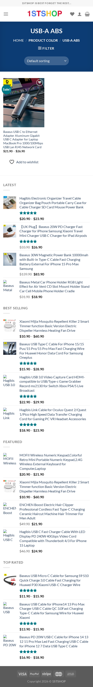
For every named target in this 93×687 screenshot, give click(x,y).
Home (18, 40)
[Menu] (5, 14)
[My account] (79, 14)
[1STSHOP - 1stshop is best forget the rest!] (45, 14)
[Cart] (87, 14)
